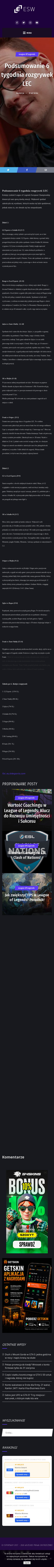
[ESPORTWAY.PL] (25, 9)
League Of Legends (27, 54)
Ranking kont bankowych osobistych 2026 (25, 1460)
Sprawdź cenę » (22, 1474)
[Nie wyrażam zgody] (50, 1558)
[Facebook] (17, 23)
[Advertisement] (27, 125)
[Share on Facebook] (27, 170)
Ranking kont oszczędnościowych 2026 (24, 1482)
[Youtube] (37, 23)
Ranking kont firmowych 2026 (19, 1505)
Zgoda (27, 1563)
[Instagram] (30, 23)
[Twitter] (24, 23)
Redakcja (20, 93)
